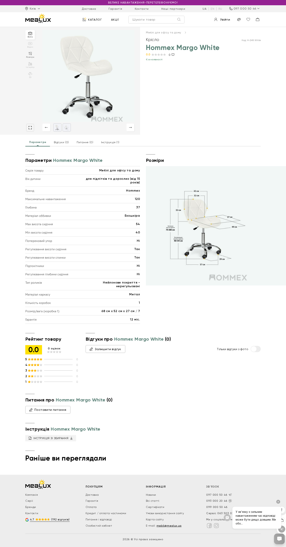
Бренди (30, 507)
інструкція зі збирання (50, 438)
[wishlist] (248, 19)
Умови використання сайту (165, 513)
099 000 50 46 (217, 507)
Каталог (95, 19)
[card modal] (30, 128)
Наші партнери (173, 8)
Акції (115, 19)
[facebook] (209, 526)
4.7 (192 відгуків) (50, 519)
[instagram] (216, 526)
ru (220, 8)
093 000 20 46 (216, 500)
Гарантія (115, 8)
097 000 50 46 (245, 8)
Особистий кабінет (99, 525)
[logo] (38, 18)
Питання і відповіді (99, 519)
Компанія (31, 494)
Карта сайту (155, 519)
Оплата (91, 507)
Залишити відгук (108, 349)
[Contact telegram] (230, 495)
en (212, 8)
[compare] (239, 19)
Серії (29, 500)
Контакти (142, 8)
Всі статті (152, 500)
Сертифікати (155, 507)
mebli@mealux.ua (169, 525)
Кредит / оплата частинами (106, 513)
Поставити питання (50, 410)
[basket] (257, 19)
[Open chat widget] (279, 538)
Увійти (225, 19)
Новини (151, 494)
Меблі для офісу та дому (164, 32)
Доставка (89, 8)
